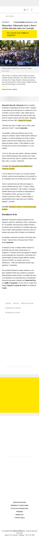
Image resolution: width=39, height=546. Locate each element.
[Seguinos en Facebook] (16, 537)
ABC (5, 9)
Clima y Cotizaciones (21, 9)
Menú (36, 9)
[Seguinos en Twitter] (19, 537)
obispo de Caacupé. (25, 120)
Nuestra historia (19, 502)
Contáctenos (19, 517)
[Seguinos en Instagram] (23, 537)
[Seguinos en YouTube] (21, 537)
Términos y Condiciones (19, 505)
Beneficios (19, 514)
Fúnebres (19, 511)
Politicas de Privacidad (19, 508)
